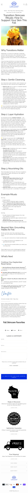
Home (5, 10)
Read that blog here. (15, 108)
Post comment (14, 365)
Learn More (14, 407)
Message (3, 351)
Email (2, 345)
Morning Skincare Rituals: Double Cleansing (14, 267)
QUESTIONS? (14, 470)
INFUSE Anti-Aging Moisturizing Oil (12, 286)
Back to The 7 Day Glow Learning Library (15, 377)
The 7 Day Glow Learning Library (15, 10)
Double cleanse (6, 215)
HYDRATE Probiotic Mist (9, 151)
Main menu (14, 463)
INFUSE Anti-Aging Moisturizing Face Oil (13, 178)
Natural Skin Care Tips (11, 12)
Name (2, 339)
